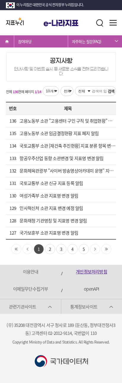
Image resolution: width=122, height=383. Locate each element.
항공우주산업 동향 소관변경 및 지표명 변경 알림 (61, 158)
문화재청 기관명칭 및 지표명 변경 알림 (53, 220)
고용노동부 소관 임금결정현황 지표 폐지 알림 (59, 133)
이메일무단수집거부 (30, 289)
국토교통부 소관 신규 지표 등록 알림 (51, 183)
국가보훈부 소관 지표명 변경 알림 (49, 233)
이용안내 (30, 271)
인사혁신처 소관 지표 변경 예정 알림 (51, 208)
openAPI (91, 289)
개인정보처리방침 (91, 271)
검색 (111, 91)
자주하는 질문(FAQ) (86, 41)
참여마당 (24, 41)
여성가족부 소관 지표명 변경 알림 (49, 195)
